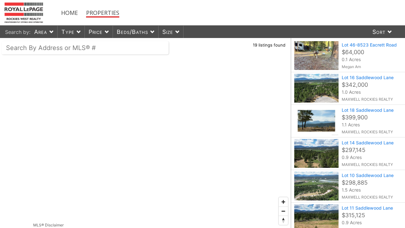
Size (167, 31)
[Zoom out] (283, 211)
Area (40, 31)
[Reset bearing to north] (283, 220)
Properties (102, 12)
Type (67, 31)
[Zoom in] (283, 201)
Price (96, 31)
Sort (378, 31)
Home (69, 12)
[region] (145, 133)
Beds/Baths (132, 31)
